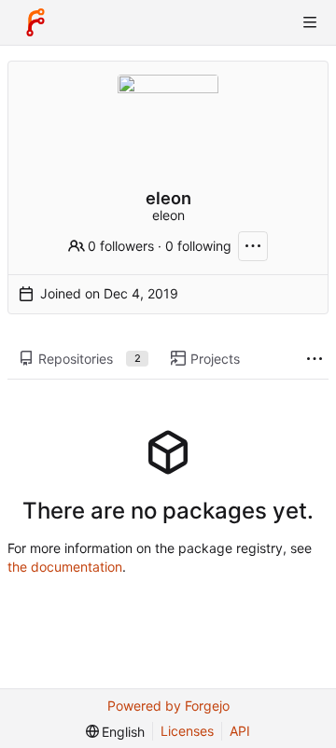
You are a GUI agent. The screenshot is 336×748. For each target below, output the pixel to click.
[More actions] (253, 246)
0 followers (121, 246)
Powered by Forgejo (168, 705)
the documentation (64, 567)
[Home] (35, 22)
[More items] (315, 359)
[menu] (116, 732)
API (240, 731)
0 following (198, 246)
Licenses (187, 731)
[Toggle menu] (310, 22)
